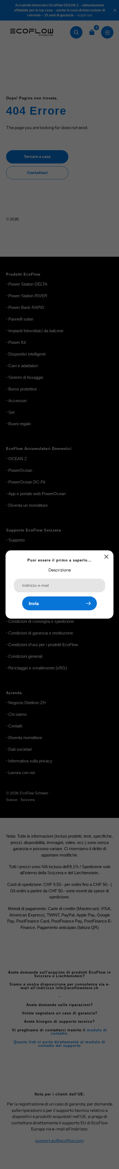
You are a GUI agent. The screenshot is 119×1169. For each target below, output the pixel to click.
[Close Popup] (106, 556)
